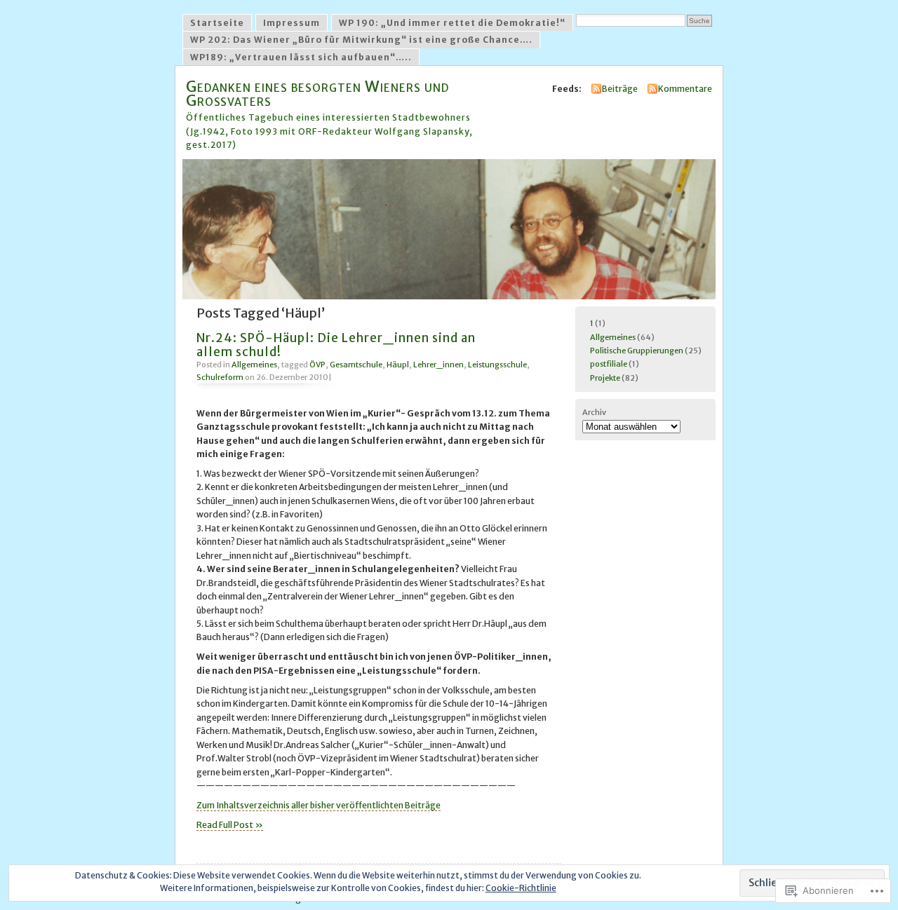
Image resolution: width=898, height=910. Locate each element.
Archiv (594, 412)
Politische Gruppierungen (636, 350)
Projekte (605, 378)
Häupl (398, 364)
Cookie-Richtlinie (520, 888)
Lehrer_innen (438, 364)
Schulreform (219, 377)
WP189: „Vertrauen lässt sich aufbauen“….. (301, 57)
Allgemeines (254, 364)
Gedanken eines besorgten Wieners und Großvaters (317, 92)
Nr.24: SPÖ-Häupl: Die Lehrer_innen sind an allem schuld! (336, 344)
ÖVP (317, 364)
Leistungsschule (497, 364)
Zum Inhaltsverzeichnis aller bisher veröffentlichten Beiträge (318, 805)
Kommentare (685, 88)
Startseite (217, 23)
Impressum (291, 23)
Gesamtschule (356, 364)
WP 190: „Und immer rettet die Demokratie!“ (452, 23)
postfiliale (608, 364)
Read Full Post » (229, 825)
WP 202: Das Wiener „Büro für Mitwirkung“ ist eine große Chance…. (361, 39)
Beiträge (620, 88)
